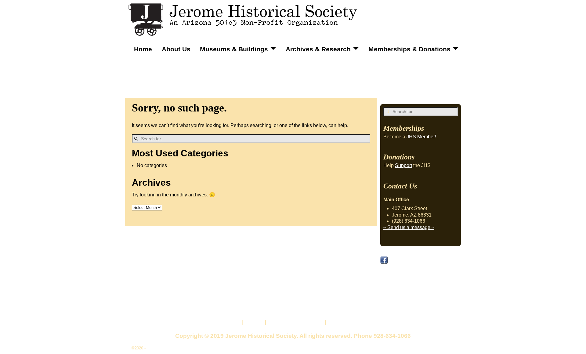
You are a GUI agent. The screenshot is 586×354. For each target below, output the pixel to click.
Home (143, 49)
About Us (176, 49)
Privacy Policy (348, 322)
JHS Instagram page (407, 281)
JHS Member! (421, 136)
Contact (230, 322)
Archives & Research (318, 49)
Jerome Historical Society (169, 348)
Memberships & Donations (409, 49)
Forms (254, 322)
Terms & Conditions (295, 322)
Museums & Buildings (234, 49)
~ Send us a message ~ (408, 227)
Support (403, 165)
